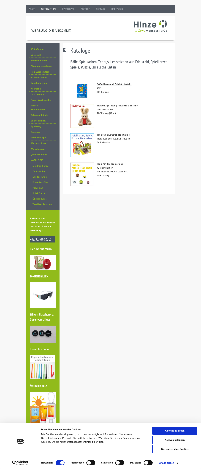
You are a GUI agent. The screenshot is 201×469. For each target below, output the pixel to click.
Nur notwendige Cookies (174, 449)
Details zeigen (166, 462)
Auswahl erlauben (175, 440)
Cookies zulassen (175, 430)
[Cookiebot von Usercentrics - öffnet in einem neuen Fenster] (20, 463)
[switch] (90, 462)
